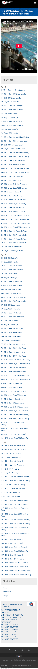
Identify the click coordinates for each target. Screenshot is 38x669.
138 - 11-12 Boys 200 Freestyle (12, 559)
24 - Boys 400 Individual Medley (13, 149)
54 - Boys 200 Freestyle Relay (12, 251)
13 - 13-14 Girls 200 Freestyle (12, 106)
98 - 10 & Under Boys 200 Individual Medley (14, 429)
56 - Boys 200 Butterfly (9, 262)
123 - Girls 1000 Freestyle (10, 492)
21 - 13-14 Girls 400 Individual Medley (15, 137)
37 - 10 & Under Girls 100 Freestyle (14, 184)
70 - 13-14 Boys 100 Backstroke (13, 317)
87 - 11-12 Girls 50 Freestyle (11, 383)
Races (5, 588)
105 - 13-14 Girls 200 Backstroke (13, 445)
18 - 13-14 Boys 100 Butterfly (12, 125)
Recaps (5, 596)
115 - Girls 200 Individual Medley (13, 485)
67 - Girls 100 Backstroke (10, 305)
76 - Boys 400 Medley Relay (11, 340)
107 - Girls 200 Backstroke (11, 453)
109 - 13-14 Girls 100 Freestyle (12, 461)
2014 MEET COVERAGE (9, 627)
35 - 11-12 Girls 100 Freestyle (12, 176)
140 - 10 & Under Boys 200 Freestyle (14, 567)
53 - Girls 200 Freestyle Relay (11, 247)
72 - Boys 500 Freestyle (9, 324)
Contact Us (4, 666)
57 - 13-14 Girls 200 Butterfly (11, 266)
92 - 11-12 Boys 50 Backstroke (12, 403)
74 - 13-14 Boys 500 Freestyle (12, 332)
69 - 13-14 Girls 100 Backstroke (12, 313)
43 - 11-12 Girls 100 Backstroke (12, 207)
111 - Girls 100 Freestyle (10, 469)
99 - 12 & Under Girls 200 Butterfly (14, 434)
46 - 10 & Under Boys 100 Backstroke (15, 219)
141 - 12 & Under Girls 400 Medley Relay (16, 571)
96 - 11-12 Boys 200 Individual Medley (15, 418)
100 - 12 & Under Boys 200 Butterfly (14, 438)
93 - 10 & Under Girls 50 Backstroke (14, 407)
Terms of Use (15, 666)
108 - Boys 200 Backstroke (11, 457)
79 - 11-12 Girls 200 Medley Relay (13, 352)
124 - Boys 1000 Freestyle (10, 496)
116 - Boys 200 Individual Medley (13, 488)
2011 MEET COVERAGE (9, 634)
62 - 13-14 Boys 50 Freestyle (11, 285)
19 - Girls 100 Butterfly (9, 129)
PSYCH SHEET (6, 622)
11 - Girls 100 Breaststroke (11, 98)
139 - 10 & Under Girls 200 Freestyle (14, 563)
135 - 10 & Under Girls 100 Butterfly (14, 547)
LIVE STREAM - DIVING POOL (12, 617)
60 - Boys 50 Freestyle (9, 277)
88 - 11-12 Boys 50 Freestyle (11, 387)
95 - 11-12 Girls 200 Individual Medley (15, 415)
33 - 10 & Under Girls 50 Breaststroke (15, 168)
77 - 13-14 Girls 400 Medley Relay (13, 344)
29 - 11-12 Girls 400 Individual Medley (15, 153)
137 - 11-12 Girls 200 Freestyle (12, 555)
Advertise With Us (6, 668)
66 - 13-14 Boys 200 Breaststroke (13, 301)
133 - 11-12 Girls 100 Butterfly (12, 539)
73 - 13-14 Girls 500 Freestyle (12, 328)
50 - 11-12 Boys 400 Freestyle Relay (14, 235)
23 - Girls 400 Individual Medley (12, 145)
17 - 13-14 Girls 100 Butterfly (11, 121)
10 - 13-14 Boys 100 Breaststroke (13, 94)
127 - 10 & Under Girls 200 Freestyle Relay (14, 509)
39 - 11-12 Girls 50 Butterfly (11, 192)
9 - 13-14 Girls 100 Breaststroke (13, 90)
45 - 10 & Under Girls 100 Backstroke (15, 215)
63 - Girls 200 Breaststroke (11, 289)
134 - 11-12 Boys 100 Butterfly (12, 543)
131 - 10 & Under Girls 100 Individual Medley (14, 529)
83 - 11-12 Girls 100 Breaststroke (13, 368)
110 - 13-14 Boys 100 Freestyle (12, 465)
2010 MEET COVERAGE (9, 637)
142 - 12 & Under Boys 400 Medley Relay (16, 574)
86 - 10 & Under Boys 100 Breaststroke (15, 379)
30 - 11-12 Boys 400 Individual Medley (15, 157)
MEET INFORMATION (9, 620)
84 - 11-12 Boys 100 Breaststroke (13, 372)
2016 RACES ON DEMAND (10, 610)
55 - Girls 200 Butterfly (9, 258)
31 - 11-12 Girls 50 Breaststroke (13, 160)
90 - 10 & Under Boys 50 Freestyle (13, 395)
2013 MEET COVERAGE (9, 629)
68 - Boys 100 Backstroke (10, 309)
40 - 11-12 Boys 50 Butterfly (11, 196)
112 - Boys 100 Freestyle (10, 473)
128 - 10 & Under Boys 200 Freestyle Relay (14, 515)
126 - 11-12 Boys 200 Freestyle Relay (14, 504)
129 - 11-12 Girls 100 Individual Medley (15, 520)
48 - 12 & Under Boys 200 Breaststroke (15, 227)
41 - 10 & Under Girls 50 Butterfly (13, 200)
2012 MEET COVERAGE (9, 632)
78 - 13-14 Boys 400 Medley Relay (13, 348)
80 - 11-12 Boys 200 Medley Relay (13, 356)
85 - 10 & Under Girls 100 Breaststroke (15, 375)
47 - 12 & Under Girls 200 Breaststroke (15, 223)
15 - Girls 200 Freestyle (9, 113)
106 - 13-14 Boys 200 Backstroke (13, 449)
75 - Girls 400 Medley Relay (11, 336)
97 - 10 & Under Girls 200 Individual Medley (14, 423)
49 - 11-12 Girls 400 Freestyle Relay (14, 231)
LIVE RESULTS (6, 612)
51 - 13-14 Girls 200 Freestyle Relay (14, 239)
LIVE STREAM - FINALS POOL (12, 615)
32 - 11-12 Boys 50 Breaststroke (13, 164)
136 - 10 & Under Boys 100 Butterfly (14, 551)
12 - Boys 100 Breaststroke (11, 102)
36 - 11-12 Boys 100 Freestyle (12, 180)
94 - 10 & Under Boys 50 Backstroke (14, 411)
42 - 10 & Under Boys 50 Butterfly (13, 204)
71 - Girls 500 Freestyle (9, 321)
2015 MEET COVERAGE (9, 625)
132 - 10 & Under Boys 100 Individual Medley (14, 534)
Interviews (7, 592)
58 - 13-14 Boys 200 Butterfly (12, 270)
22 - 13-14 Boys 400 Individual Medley (15, 141)
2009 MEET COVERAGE (9, 639)
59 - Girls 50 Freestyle (9, 274)
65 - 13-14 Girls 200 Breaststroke (13, 297)
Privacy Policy (26, 666)
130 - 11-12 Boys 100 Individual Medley (15, 524)
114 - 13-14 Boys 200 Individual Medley (15, 481)
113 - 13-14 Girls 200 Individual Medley (15, 477)
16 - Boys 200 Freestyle (9, 117)
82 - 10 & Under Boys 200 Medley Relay (15, 364)
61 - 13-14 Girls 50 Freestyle (11, 281)
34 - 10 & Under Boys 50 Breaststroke (15, 172)
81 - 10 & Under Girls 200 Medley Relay (15, 360)
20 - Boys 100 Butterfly (9, 133)
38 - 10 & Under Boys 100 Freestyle (14, 188)
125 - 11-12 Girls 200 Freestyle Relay (14, 500)
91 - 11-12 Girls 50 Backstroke (12, 399)
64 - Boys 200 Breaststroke (11, 293)
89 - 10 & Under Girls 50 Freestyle (13, 391)
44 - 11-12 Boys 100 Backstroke (13, 211)
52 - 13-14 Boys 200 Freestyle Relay (14, 243)
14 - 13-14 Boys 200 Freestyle (12, 110)
